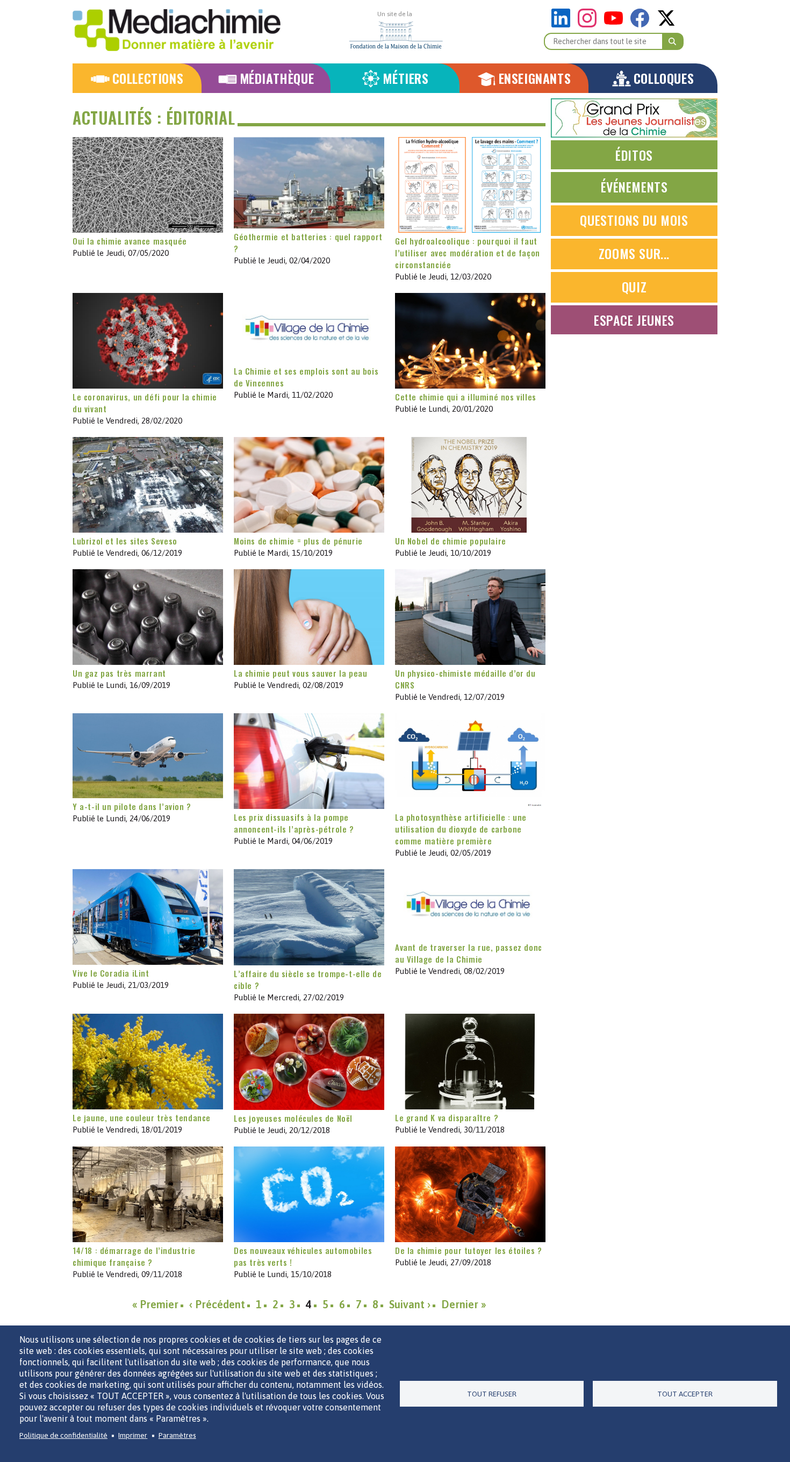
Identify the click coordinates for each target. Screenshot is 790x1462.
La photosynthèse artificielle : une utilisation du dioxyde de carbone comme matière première (461, 829)
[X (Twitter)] (666, 24)
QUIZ (634, 286)
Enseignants (535, 78)
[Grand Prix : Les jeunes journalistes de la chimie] (634, 134)
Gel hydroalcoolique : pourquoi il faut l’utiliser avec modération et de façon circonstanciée (467, 252)
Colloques (664, 78)
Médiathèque (277, 78)
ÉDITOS (634, 154)
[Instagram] (590, 24)
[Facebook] (642, 24)
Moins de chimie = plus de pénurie (298, 541)
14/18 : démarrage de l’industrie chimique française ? (134, 1256)
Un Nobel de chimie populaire (450, 541)
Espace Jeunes (634, 319)
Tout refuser (491, 1393)
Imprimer (132, 1435)
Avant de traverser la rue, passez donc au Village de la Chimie (468, 953)
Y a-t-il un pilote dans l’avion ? (132, 806)
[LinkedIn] (563, 24)
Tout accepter (685, 1393)
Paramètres (177, 1435)
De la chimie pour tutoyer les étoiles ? (468, 1250)
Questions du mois (634, 220)
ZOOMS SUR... (634, 253)
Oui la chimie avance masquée (130, 241)
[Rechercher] (673, 41)
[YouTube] (616, 24)
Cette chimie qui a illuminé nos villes (465, 397)
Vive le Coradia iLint (111, 973)
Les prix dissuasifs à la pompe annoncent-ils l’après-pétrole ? (294, 823)
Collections (148, 78)
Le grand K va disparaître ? (446, 1117)
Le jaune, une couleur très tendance (142, 1117)
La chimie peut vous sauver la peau (300, 673)
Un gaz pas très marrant (119, 673)
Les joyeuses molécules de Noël (293, 1118)
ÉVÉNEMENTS (634, 186)
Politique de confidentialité (63, 1435)
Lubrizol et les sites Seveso (125, 541)
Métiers (405, 78)
